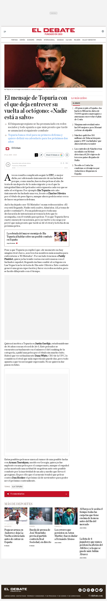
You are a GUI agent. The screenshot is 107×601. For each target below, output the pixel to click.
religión (77, 40)
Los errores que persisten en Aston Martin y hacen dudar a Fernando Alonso (66, 534)
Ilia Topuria (17, 487)
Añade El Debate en (52, 155)
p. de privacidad (50, 596)
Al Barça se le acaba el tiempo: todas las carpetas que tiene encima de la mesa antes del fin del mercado (91, 517)
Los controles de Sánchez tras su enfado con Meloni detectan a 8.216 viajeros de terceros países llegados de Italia (88, 154)
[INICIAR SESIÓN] (103, 31)
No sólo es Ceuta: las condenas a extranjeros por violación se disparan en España (86, 169)
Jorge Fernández (11, 243)
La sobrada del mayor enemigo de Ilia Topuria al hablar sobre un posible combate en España (29, 236)
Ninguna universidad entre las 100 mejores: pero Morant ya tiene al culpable (88, 127)
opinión (39, 40)
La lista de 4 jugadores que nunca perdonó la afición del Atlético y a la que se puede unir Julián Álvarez (91, 546)
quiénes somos (9, 596)
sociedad (60, 40)
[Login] (103, 31)
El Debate (16, 148)
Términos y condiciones (35, 596)
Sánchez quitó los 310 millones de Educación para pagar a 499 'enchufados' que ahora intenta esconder (87, 139)
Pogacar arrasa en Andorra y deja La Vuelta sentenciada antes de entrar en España (14, 536)
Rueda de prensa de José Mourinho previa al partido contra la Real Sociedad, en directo (40, 536)
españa (22, 40)
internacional (49, 40)
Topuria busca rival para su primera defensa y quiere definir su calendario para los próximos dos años (38, 138)
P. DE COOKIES (61, 596)
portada (14, 40)
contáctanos (21, 596)
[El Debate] (53, 30)
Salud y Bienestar (89, 40)
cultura (69, 40)
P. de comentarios (73, 596)
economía (30, 40)
